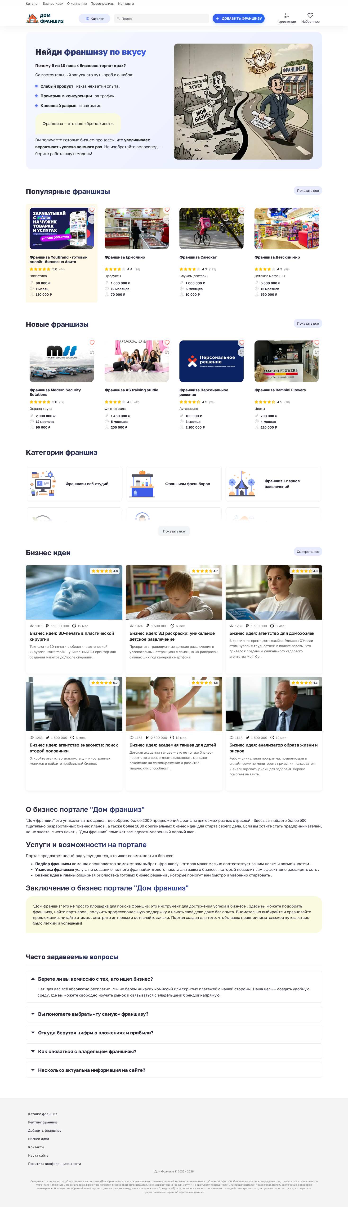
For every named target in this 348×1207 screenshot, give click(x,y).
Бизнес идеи (53, 3)
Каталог (32, 3)
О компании (77, 3)
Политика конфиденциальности (54, 1164)
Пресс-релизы (102, 3)
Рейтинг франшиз (43, 1122)
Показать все (174, 531)
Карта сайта (38, 1155)
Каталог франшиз (42, 1114)
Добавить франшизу (44, 1130)
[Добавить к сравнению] (92, 219)
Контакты (126, 3)
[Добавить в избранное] (92, 210)
